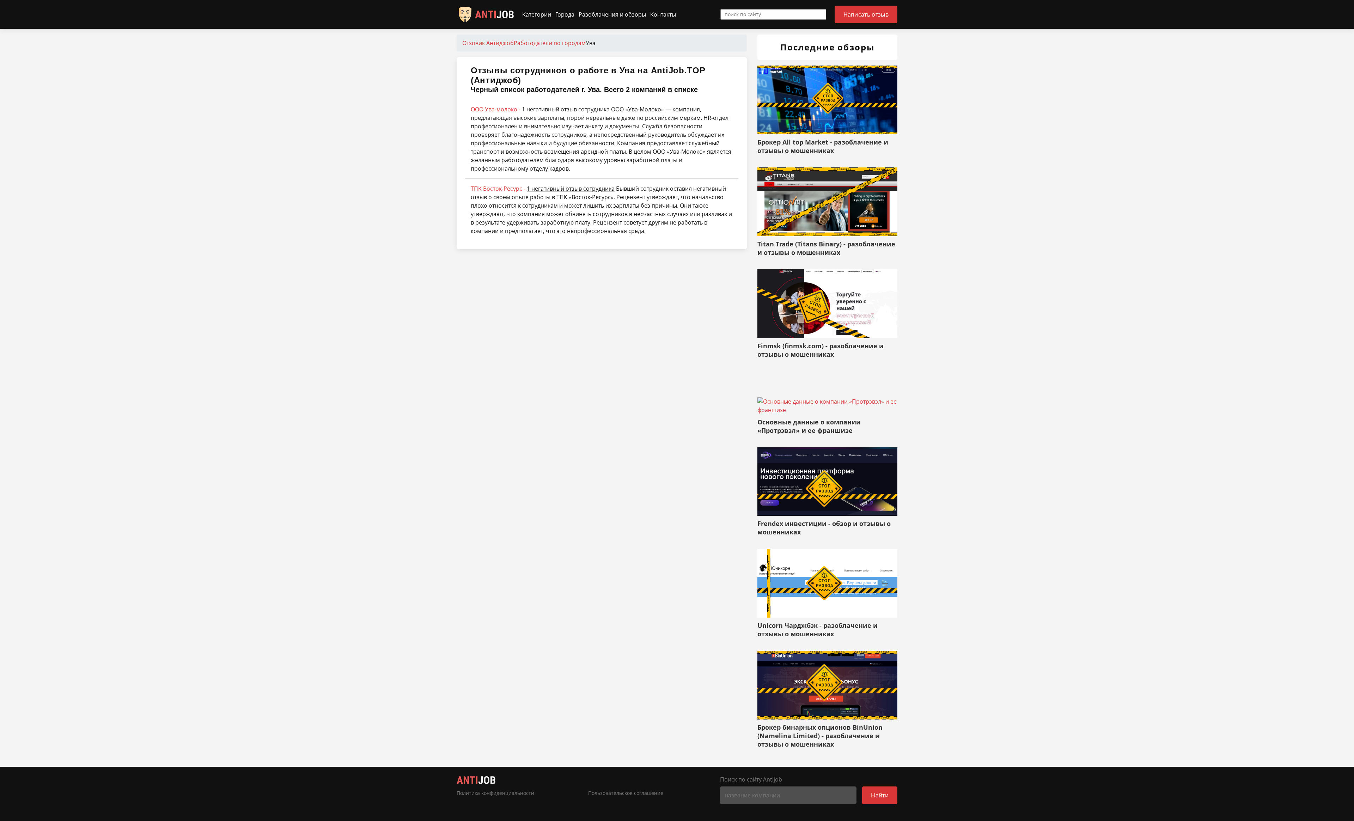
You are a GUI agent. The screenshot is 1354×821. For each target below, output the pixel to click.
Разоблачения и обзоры (612, 14)
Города (564, 14)
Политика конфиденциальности (495, 793)
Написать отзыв (866, 14)
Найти (880, 795)
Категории (536, 14)
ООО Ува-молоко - (540, 109)
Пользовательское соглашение (625, 793)
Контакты (663, 14)
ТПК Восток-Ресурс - (543, 188)
